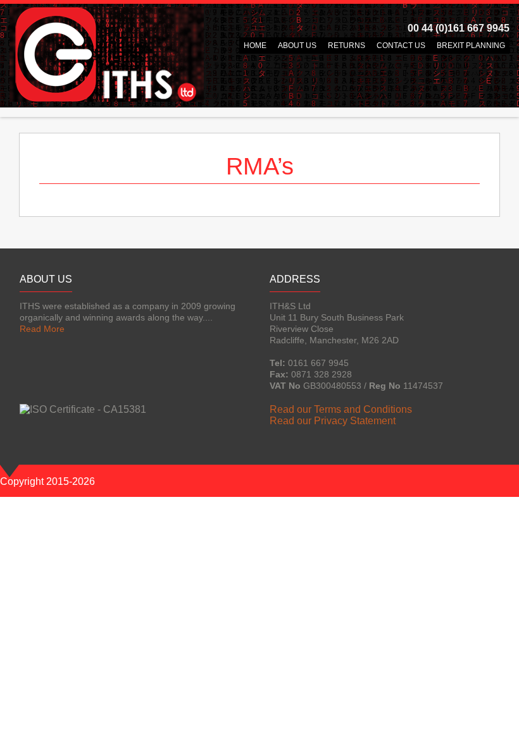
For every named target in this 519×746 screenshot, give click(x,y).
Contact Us (401, 45)
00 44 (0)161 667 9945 (459, 28)
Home (255, 45)
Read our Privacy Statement (333, 420)
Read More (42, 329)
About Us (297, 45)
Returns (346, 45)
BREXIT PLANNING (471, 45)
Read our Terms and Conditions (341, 409)
